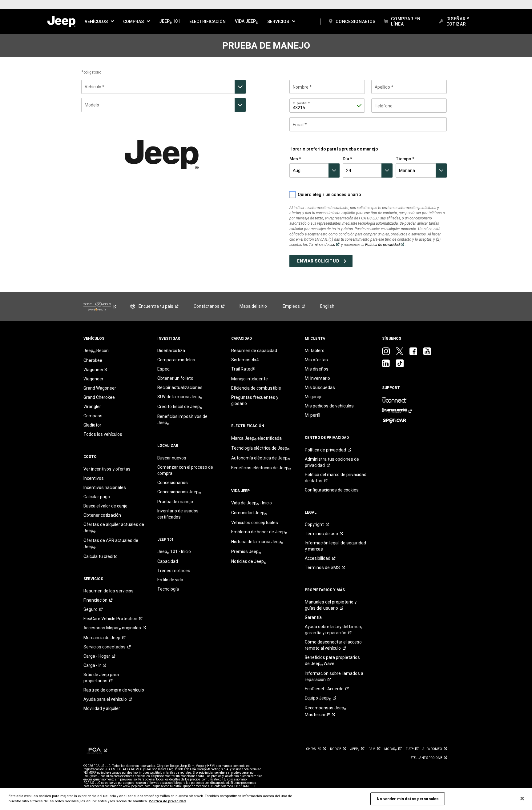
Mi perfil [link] (312, 415)
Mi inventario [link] (317, 378)
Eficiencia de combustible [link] (256, 388)
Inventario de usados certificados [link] (178, 513)
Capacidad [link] (167, 561)
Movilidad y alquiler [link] (101, 708)
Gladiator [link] (92, 425)
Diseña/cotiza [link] (171, 350)
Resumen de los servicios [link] (108, 590)
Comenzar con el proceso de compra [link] (185, 470)
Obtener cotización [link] (102, 515)
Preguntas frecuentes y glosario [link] (254, 400)
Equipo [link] (318, 698)
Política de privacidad (385, 245)
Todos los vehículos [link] (102, 434)
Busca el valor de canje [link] (105, 505)
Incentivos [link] (93, 478)
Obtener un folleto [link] (175, 378)
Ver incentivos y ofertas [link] (107, 469)
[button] (99, 21)
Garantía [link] (313, 617)
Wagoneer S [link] (95, 369)
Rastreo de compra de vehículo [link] (113, 690)
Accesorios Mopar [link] (112, 628)
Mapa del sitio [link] (253, 306)
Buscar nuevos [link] (171, 457)
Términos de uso (324, 245)
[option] (164, 87)
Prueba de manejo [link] (175, 501)
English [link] (327, 306)
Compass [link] (93, 415)
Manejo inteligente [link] (249, 378)
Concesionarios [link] (172, 482)
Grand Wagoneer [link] (99, 388)
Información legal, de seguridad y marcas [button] (335, 545)
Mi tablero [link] (314, 350)
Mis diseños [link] (316, 369)
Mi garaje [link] (314, 396)
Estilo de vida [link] (170, 579)
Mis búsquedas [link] (320, 387)
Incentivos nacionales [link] (104, 487)
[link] (61, 21)
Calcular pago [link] (96, 496)
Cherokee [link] (92, 360)
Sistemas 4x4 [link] (245, 359)
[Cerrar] (522, 798)
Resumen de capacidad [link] (254, 350)
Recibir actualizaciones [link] (180, 387)
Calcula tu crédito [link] (100, 556)
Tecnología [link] (168, 589)
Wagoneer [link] (93, 378)
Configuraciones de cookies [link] (332, 489)
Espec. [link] (163, 369)
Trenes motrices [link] (173, 570)
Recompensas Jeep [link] (325, 711)
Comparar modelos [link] (176, 359)
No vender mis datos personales (407, 798)
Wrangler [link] (92, 406)
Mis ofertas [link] (316, 359)
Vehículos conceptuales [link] (254, 522)
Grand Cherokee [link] (99, 397)
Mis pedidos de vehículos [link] (329, 405)
